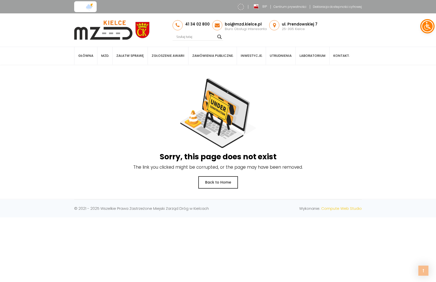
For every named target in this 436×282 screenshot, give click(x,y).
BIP (264, 6)
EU (240, 7)
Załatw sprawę (130, 55)
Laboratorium (312, 55)
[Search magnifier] (219, 36)
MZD (104, 55)
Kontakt (341, 55)
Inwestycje (251, 55)
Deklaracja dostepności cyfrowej (337, 7)
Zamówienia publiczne (212, 55)
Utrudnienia (281, 55)
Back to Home (218, 182)
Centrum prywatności (290, 7)
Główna (85, 55)
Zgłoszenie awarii (168, 55)
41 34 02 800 (197, 24)
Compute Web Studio (341, 208)
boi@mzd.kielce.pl (243, 24)
